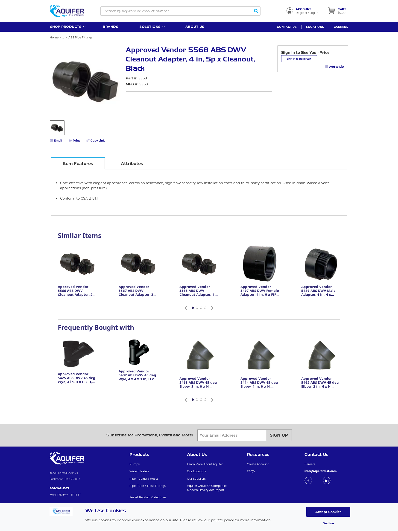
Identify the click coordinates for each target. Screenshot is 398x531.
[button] (68, 27)
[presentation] (78, 163)
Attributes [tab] (132, 163)
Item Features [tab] (78, 163)
